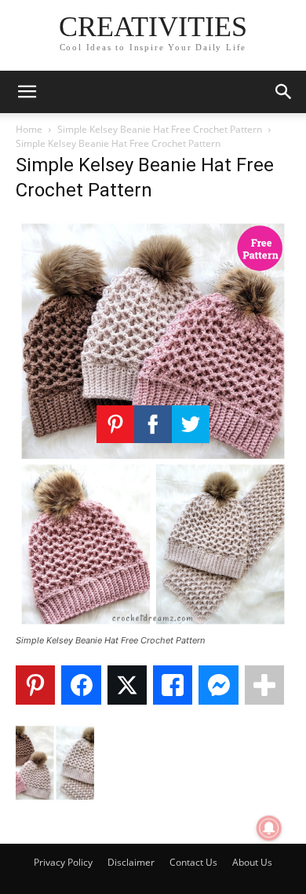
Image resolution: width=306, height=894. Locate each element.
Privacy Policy (63, 862)
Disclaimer (131, 862)
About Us (252, 862)
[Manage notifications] (269, 828)
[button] (27, 92)
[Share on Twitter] (127, 685)
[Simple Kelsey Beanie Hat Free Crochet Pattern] (153, 625)
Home (29, 129)
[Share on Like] (172, 685)
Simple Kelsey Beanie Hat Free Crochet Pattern (159, 129)
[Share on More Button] (264, 685)
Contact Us (193, 862)
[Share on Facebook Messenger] (218, 685)
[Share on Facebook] (80, 685)
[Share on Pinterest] (35, 685)
